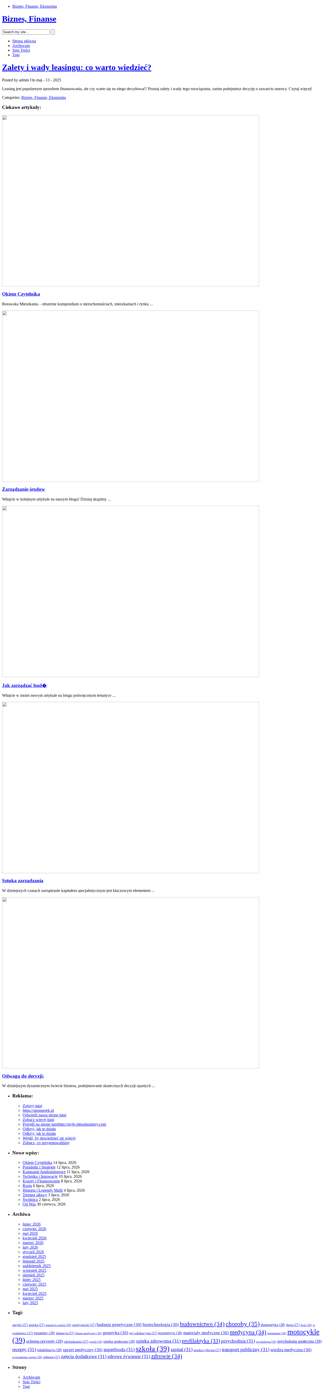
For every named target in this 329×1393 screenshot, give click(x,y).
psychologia (266, 1341)
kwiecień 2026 (35, 1238)
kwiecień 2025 (35, 1293)
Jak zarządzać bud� (24, 685)
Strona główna (24, 41)
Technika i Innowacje (40, 1176)
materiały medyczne (206, 1332)
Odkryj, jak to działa (39, 1129)
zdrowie (166, 1356)
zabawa (51, 1357)
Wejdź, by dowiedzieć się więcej (49, 1138)
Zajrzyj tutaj (32, 1106)
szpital (182, 1349)
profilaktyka (201, 1341)
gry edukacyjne (143, 1333)
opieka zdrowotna (158, 1341)
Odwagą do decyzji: (23, 1076)
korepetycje (170, 1333)
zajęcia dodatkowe (83, 1356)
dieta (292, 1325)
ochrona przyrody (44, 1341)
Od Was (29, 1204)
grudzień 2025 (34, 1256)
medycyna (248, 1332)
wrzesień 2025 (34, 1270)
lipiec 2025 (32, 1279)
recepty (24, 1349)
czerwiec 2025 (34, 1284)
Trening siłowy (35, 1195)
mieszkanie (276, 1333)
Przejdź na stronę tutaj (40, 1124)
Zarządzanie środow (23, 489)
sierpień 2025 (33, 1275)
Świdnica (30, 1199)
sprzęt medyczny (83, 1349)
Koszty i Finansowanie (41, 1181)
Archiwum (21, 45)
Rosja (27, 1185)
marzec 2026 (33, 1242)
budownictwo (202, 1324)
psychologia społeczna (299, 1341)
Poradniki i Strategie (39, 1167)
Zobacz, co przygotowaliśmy (46, 1143)
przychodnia (238, 1341)
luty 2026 (30, 1247)
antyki (20, 1325)
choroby (243, 1323)
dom (306, 1325)
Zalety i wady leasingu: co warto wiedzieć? (76, 67)
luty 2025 (30, 1303)
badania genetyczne (119, 1324)
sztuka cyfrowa (207, 1350)
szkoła (153, 1348)
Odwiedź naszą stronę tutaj (44, 1115)
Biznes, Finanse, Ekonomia (34, 6)
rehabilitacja (49, 1350)
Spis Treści (21, 50)
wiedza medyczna (291, 1349)
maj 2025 (30, 1289)
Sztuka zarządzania (22, 880)
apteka (36, 1325)
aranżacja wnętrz (58, 1325)
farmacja (65, 1333)
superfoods (119, 1349)
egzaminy (44, 1333)
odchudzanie (76, 1341)
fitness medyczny (88, 1333)
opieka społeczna (119, 1341)
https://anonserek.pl (38, 1110)
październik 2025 (37, 1266)
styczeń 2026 (33, 1252)
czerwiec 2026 (34, 1229)
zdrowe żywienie (128, 1356)
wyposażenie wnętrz (27, 1357)
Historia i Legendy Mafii (43, 1190)
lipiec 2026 (32, 1224)
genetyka (115, 1332)
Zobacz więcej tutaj (38, 1119)
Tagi (16, 55)
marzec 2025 (33, 1298)
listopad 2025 (33, 1261)
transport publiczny (245, 1349)
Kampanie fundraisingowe (44, 1172)
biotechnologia (161, 1324)
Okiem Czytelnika (21, 294)
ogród (95, 1341)
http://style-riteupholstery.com (82, 1124)
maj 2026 (30, 1233)
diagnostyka (273, 1325)
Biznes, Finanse (29, 18)
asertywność (84, 1325)
